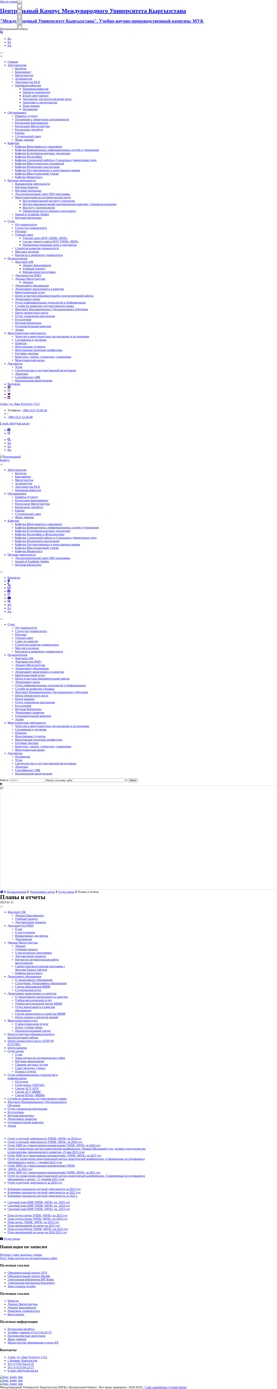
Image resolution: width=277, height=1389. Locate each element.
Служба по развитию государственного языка (44, 305)
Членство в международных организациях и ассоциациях (52, 336)
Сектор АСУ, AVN (27, 1088)
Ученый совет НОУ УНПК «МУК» (45, 238)
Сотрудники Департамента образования (41, 983)
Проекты (21, 343)
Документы (15, 363)
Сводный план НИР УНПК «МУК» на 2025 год (39, 1202)
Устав (18, 367)
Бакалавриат (23, 71)
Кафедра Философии (28, 156)
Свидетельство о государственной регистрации (45, 370)
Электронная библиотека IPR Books (31, 1279)
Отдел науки (16, 1051)
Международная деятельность (27, 333)
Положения (30, 109)
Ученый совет (24, 234)
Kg (9, 45)
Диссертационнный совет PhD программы (42, 194)
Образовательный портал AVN (27, 1272)
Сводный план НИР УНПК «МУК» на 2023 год (39, 1209)
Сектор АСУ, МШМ (28, 1091)
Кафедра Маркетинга (28, 177)
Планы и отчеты (25, 1071)
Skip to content (9, 1)
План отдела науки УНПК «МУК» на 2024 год (37, 1218)
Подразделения (17, 258)
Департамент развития (29, 712)
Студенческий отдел (28, 990)
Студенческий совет (28, 136)
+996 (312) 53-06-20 (34, 410)
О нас (11, 221)
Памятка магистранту (29, 973)
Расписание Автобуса (29, 129)
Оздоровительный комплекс (33, 326)
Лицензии (21, 373)
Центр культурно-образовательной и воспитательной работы (54, 295)
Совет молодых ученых (30, 1068)
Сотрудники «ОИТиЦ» (30, 1085)
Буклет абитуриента (35, 95)
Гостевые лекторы (26, 353)
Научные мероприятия (29, 1061)
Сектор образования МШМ (32, 986)
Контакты (14, 383)
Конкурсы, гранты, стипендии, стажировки (43, 356)
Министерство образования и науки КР (33, 1342)
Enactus (19, 133)
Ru (9, 38)
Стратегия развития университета (37, 248)
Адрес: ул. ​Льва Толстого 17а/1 (20, 403)
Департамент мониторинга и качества (39, 289)
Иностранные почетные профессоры (38, 350)
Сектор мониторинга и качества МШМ (40, 1013)
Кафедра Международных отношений (39, 163)
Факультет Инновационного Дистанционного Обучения (51, 309)
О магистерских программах (33, 952)
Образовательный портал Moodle (29, 1276)
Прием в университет (37, 92)
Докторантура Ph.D (27, 82)
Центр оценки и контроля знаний (36, 1017)
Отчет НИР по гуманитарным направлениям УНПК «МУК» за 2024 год (54, 1145)
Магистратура (24, 75)
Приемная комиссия (28, 85)
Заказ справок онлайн (22, 1286)
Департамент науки (27, 299)
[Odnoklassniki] (20, 16)
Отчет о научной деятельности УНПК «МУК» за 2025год (44, 1138)
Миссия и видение (27, 251)
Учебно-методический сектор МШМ (38, 1003)
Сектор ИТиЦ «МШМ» (30, 1095)
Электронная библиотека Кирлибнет (31, 1282)
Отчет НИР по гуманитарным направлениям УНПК (41, 1165)
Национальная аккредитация (33, 380)
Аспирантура (23, 78)
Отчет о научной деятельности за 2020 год (35, 1182)
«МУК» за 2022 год (20, 1169)
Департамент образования (32, 285)
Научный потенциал (28, 190)
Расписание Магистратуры (32, 126)
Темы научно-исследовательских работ (40, 1057)
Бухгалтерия (23, 319)
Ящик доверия (24, 139)
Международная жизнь (30, 360)
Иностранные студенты (30, 346)
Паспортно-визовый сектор (33, 1030)
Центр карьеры (24, 699)
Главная (13, 61)
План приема (31, 105)
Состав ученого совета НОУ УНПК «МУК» (51, 241)
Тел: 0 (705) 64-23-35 (21, 1363)
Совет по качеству (26, 641)
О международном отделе (31, 1024)
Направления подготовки (39, 272)
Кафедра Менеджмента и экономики (38, 146)
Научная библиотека (28, 217)
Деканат (28, 282)
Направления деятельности (32, 183)
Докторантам (23, 939)
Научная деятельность (22, 180)
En (9, 42)
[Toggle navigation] (1, 53)
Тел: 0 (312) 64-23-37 (21, 1367)
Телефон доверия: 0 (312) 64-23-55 (29, 1332)
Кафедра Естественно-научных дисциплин (42, 153)
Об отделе (21, 1081)
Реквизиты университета (24, 1311)
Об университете (26, 224)
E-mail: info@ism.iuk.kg (14, 423)
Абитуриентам (17, 65)
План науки (15, 1222)
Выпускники (16, 1314)
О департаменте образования (33, 979)
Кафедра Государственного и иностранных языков (47, 170)
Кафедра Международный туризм (37, 173)
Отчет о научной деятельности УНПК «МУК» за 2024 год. (45, 1141)
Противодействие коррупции (26, 1335)
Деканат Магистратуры (30, 278)
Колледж (20, 68)
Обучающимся (17, 112)
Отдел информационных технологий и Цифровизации (50, 302)
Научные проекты (26, 187)
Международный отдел (30, 292)
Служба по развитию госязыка (34, 688)
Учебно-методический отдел (33, 1000)
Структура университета (31, 227)
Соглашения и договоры (31, 339)
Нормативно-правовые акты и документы (50, 244)
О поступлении (25, 932)
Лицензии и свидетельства (40, 102)
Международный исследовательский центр (43, 197)
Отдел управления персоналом (35, 316)
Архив (19, 329)
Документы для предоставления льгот (47, 99)
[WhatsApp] (20, 21)
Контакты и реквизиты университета (39, 255)
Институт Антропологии (39, 207)
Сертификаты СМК (27, 377)
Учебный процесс (34, 268)
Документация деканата (30, 922)
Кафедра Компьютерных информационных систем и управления (57, 149)
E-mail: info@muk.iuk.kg (23, 1370)
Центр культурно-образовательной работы (42, 678)
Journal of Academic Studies (32, 214)
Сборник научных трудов (31, 1064)
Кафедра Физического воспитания (37, 166)
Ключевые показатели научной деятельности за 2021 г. (43, 1195)
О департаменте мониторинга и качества (41, 996)
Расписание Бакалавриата (31, 122)
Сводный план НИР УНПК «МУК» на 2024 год (39, 1205)
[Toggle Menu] (1, 464)
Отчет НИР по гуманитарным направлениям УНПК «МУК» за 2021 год (54, 1172)
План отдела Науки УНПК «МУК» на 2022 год (38, 1229)
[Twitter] (20, 6)
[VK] (20, 11)
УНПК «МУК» (33, 1222)
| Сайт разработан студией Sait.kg (165, 1387)
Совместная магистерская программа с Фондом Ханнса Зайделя (40, 968)
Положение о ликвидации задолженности (42, 119)
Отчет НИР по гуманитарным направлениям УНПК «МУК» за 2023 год (54, 1155)
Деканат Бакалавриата (37, 265)
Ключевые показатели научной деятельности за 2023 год (44, 1189)
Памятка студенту (26, 116)
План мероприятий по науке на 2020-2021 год (37, 1232)
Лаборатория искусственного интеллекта (49, 211)
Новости (13, 1300)
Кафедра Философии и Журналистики (39, 534)
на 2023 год (51, 1222)
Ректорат (21, 231)
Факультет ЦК (24, 261)
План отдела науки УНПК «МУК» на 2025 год (37, 1215)
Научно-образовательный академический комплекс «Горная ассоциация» (70, 204)
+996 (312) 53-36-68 (20, 417)
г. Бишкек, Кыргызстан (22, 1360)
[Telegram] (20, 27)
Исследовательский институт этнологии (49, 200)
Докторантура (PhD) (28, 275)
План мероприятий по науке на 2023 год (34, 1225)
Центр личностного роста (31, 312)
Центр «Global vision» (29, 1027)
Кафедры (13, 143)
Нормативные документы (31, 935)
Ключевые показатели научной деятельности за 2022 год (44, 1192)
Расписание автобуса (21, 1329)
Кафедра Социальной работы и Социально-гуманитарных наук (56, 160)
